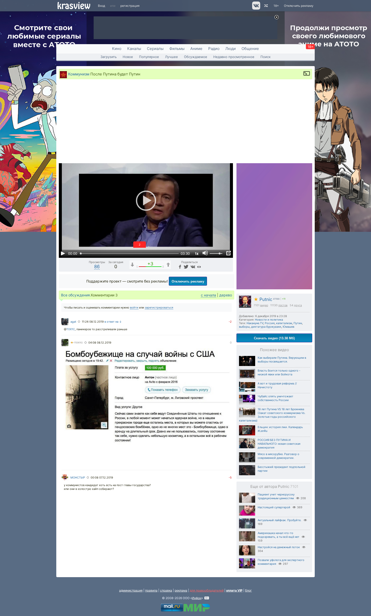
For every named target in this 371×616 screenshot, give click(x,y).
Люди (230, 48)
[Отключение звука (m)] (205, 253)
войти (134, 307)
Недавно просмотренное (233, 57)
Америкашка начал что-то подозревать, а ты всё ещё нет (278, 535)
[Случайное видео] (265, 5)
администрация (131, 590)
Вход (101, 6)
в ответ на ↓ (113, 321)
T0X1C (70, 329)
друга (298, 305)
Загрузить (108, 57)
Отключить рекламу (298, 6)
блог (248, 590)
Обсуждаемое (195, 57)
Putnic (263, 299)
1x (196, 253)
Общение (250, 48)
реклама (181, 590)
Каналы (134, 48)
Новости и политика (269, 319)
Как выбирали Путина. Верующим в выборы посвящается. (282, 359)
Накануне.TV (255, 323)
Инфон (196, 598)
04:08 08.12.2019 (99, 342)
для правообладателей (207, 590)
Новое (128, 57)
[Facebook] (179, 266)
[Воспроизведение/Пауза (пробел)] (63, 253)
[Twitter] (185, 266)
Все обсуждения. (76, 295)
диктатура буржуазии (266, 326)
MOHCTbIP (77, 477)
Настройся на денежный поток (279, 547)
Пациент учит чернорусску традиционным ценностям (276, 496)
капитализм (284, 323)
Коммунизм (78, 74)
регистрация (130, 6)
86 (97, 266)
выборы (244, 326)
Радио (214, 48)
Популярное (149, 57)
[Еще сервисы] (199, 266)
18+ (276, 6)
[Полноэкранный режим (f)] (228, 253)
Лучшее (171, 57)
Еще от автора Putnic (274, 486)
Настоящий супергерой (274, 507)
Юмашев (288, 326)
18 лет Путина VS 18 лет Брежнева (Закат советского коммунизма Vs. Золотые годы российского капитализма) (272, 414)
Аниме (196, 48)
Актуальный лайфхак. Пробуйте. (279, 520)
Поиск (265, 57)
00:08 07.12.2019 (102, 477)
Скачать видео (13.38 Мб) (274, 337)
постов (282, 305)
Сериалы (155, 48)
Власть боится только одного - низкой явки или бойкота (279, 372)
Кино (116, 48)
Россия (270, 323)
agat (73, 321)
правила (151, 590)
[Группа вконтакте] (255, 8)
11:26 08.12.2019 (93, 321)
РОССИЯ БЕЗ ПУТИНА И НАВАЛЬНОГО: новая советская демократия (279, 443)
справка (166, 590)
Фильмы (176, 48)
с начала (208, 295)
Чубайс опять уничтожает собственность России (275, 398)
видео (264, 305)
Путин (298, 323)
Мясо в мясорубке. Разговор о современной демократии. (278, 456)
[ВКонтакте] (192, 266)
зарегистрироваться (159, 307)
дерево (225, 295)
